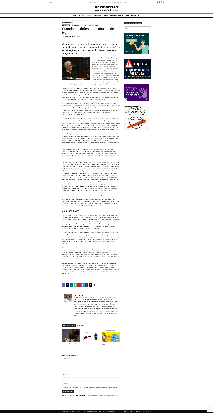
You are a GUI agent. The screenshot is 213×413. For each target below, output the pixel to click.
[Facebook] (157, 2)
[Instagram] (159, 2)
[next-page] (66, 348)
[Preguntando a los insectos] (91, 335)
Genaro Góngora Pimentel (90, 25)
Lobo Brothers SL (112, 411)
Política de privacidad (135, 411)
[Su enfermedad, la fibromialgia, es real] (71, 335)
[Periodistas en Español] (106, 9)
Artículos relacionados (69, 325)
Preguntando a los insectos (88, 343)
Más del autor (80, 325)
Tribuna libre (70, 22)
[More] (94, 285)
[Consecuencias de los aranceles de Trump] (111, 335)
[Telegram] (83, 285)
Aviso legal (126, 411)
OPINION (68, 20)
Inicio (63, 20)
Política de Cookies (146, 411)
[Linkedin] (71, 285)
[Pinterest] (79, 285)
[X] (161, 2)
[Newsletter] (163, 2)
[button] (139, 15)
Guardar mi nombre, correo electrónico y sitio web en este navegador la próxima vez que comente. (91, 387)
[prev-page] (63, 348)
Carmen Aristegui (76, 25)
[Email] (90, 285)
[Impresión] (86, 285)
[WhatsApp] (75, 285)
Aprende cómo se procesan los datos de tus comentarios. (101, 395)
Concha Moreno (69, 36)
